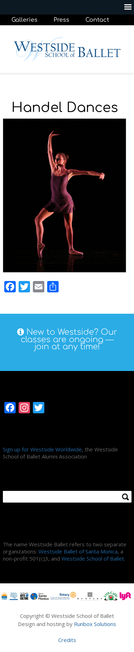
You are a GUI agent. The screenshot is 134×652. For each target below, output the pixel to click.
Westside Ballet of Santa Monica (78, 551)
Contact (97, 20)
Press (61, 20)
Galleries (24, 20)
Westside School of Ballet (92, 558)
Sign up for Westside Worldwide (42, 449)
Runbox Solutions (95, 623)
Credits (67, 639)
